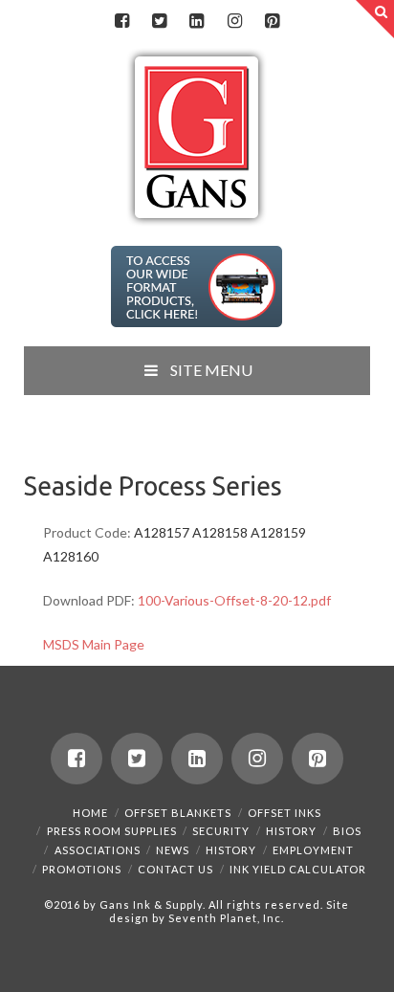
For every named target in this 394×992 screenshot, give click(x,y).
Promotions (81, 869)
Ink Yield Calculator (298, 869)
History (291, 831)
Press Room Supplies (112, 831)
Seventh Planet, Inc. (224, 918)
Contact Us (175, 869)
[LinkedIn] (197, 21)
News (172, 850)
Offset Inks (284, 812)
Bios (347, 831)
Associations (98, 850)
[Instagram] (234, 21)
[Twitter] (159, 21)
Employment (313, 850)
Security (221, 831)
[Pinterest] (271, 21)
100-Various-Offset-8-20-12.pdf (234, 600)
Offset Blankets (177, 812)
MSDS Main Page (93, 644)
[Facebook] (121, 21)
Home (90, 812)
